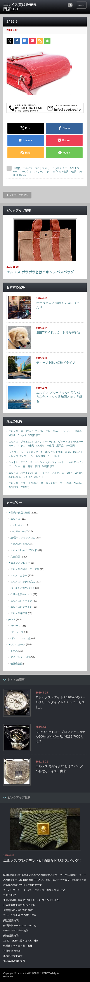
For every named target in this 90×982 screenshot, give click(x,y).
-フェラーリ (16, 632)
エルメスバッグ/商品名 (22, 581)
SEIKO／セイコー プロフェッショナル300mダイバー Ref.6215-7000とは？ (60, 736)
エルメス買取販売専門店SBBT (33, 973)
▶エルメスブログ (18, 562)
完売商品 (15, 556)
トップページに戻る (17, 195)
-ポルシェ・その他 (20, 638)
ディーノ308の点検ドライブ (55, 362)
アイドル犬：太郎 (20, 657)
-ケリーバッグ (20, 531)
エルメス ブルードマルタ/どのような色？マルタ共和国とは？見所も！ (59, 397)
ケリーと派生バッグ (21, 594)
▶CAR (12, 619)
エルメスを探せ (18, 613)
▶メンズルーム (17, 644)
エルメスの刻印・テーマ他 (24, 569)
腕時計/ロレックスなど (22, 537)
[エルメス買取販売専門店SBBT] (21, 7)
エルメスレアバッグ (21, 600)
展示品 (14, 650)
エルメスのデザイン (21, 606)
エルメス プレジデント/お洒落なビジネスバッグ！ (42, 860)
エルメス (15, 518)
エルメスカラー (18, 575)
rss (70, 5)
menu (81, 5)
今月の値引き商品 (20, 544)
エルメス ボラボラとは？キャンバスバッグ (40, 272)
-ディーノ (15, 625)
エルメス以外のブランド (23, 550)
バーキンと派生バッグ (22, 588)
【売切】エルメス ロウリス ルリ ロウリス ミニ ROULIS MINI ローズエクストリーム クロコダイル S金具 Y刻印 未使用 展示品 (47, 171)
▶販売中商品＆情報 (19, 512)
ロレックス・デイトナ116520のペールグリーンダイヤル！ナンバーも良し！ (60, 701)
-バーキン (17, 525)
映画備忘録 (16, 663)
